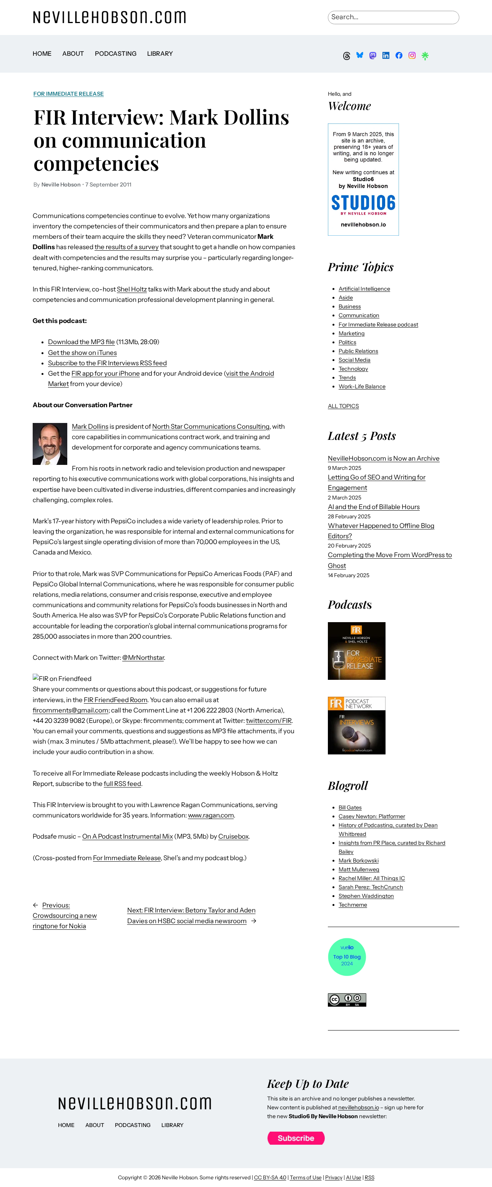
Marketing (352, 333)
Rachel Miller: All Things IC (372, 878)
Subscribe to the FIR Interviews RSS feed (107, 363)
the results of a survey (127, 247)
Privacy (333, 1177)
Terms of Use (306, 1177)
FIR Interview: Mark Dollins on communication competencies (161, 139)
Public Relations (358, 351)
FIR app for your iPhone (105, 373)
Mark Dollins (90, 426)
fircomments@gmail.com (70, 710)
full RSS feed (122, 783)
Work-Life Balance (362, 386)
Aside (346, 297)
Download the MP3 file (81, 342)
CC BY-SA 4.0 (270, 1177)
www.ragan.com (211, 815)
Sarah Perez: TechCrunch (371, 887)
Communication (359, 315)
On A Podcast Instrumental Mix (127, 836)
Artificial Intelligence (364, 288)
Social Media (355, 359)
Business (350, 306)
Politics (347, 342)
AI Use (353, 1177)
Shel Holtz (132, 289)
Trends (347, 377)
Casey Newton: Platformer (372, 816)
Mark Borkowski (359, 860)
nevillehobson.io (358, 1107)
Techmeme (353, 904)
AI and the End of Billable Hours (374, 507)
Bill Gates (350, 807)
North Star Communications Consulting (210, 426)
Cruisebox (233, 836)
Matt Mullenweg (359, 869)
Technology (353, 368)
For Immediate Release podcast (378, 324)
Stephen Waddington (366, 895)
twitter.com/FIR (268, 720)
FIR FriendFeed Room (115, 700)
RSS (369, 1177)
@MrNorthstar (143, 657)
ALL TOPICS (343, 406)
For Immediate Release (68, 93)
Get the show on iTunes (82, 352)
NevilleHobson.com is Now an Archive (384, 458)
